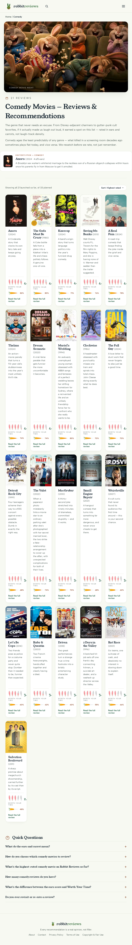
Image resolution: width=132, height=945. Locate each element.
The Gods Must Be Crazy (39, 234)
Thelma (13, 345)
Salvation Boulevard (15, 758)
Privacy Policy (56, 934)
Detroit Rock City (14, 492)
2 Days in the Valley (90, 644)
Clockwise (90, 345)
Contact (42, 934)
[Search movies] (46, 6)
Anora (12, 231)
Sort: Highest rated (111, 187)
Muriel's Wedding (64, 347)
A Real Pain (112, 232)
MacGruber (66, 490)
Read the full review (14, 300)
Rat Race (114, 642)
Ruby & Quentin (38, 644)
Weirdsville (116, 490)
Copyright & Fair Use (93, 934)
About (32, 934)
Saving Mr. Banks (90, 232)
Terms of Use (72, 934)
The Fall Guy (113, 347)
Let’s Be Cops (13, 644)
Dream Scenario (39, 347)
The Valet (39, 490)
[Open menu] (123, 6)
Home (8, 16)
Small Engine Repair (88, 494)
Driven (62, 642)
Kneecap (64, 231)
